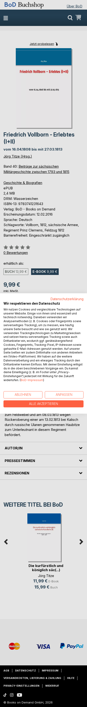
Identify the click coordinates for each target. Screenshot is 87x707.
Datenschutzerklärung (67, 299)
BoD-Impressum (32, 380)
